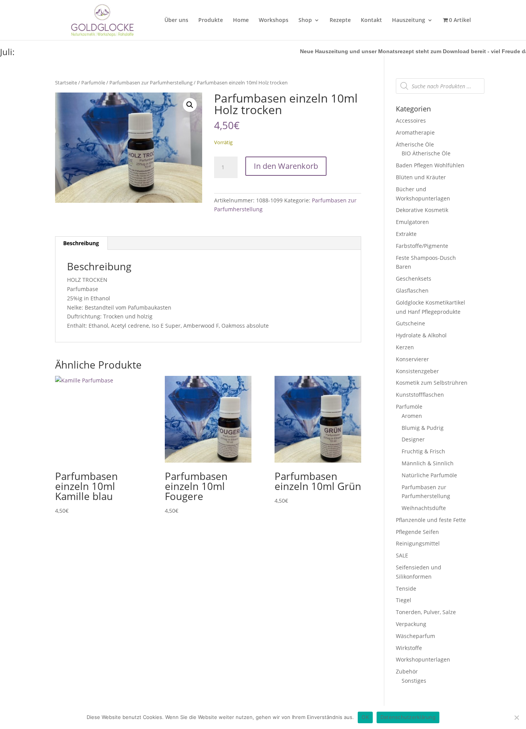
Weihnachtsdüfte (424, 508)
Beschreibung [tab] (81, 243)
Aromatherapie (415, 132)
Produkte (210, 20)
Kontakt (371, 20)
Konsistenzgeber (417, 371)
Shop (305, 20)
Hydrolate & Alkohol (421, 335)
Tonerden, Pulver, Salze (426, 612)
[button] (190, 105)
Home (241, 20)
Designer (413, 439)
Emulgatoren (412, 222)
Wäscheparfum (415, 636)
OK (365, 717)
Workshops (273, 20)
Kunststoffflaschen (420, 394)
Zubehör (407, 671)
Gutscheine (410, 323)
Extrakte (406, 233)
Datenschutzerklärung (408, 717)
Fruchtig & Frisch (423, 451)
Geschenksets (413, 278)
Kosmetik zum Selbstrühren (431, 382)
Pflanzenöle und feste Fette (431, 520)
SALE (402, 555)
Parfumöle (93, 82)
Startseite (66, 82)
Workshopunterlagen (423, 659)
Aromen (412, 415)
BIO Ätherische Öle (426, 153)
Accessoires (411, 120)
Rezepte (340, 20)
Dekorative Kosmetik (422, 210)
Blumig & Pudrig (423, 427)
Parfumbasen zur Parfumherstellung (151, 82)
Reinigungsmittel (418, 543)
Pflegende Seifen (417, 531)
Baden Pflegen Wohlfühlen (430, 165)
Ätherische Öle (415, 144)
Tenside (406, 588)
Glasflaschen (412, 290)
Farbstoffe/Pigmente (422, 245)
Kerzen (405, 347)
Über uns (176, 20)
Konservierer (412, 359)
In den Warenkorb (286, 166)
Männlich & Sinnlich (428, 463)
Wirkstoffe (409, 648)
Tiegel (403, 600)
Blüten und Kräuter (421, 177)
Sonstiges (414, 680)
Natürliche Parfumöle (429, 475)
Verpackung (411, 624)
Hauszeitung (408, 20)
